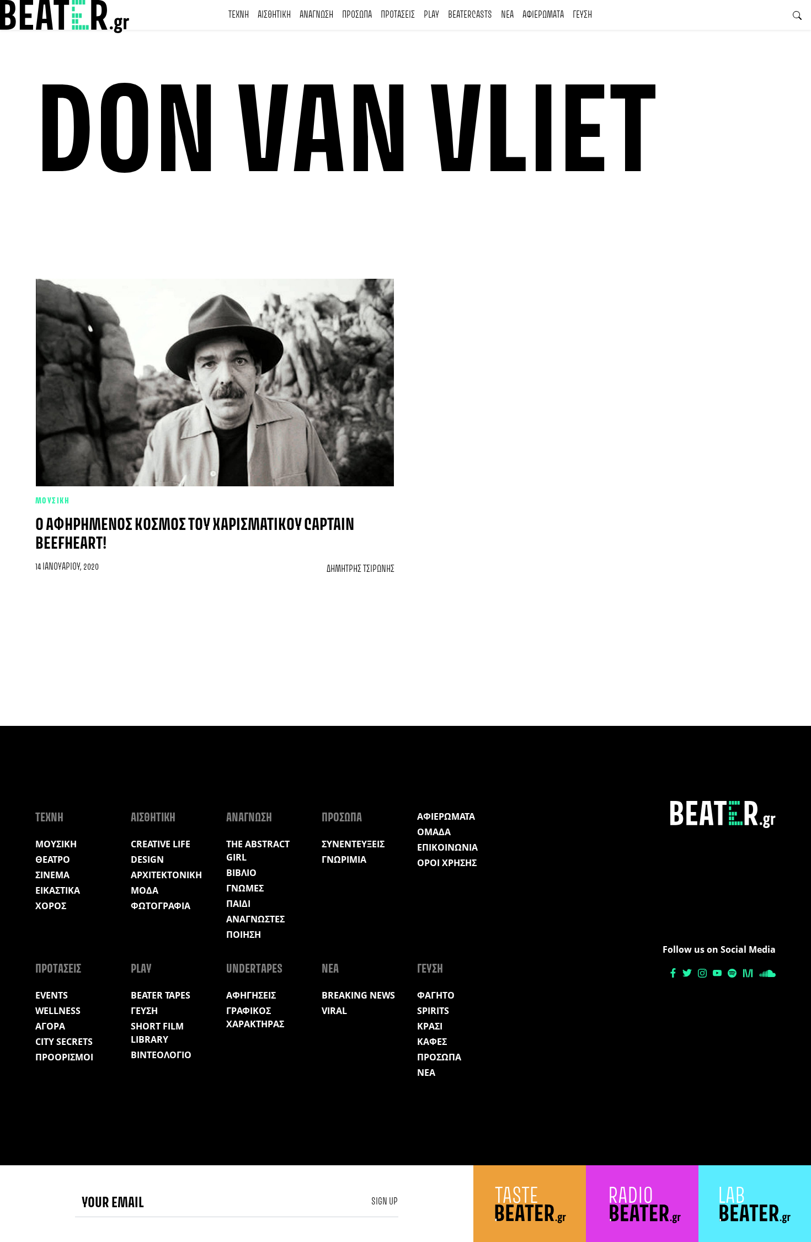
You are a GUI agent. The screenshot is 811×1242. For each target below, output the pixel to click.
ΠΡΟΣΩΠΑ (357, 15)
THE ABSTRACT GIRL (258, 850)
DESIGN (147, 859)
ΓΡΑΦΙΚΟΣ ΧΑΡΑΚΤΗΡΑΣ (255, 1017)
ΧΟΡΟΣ (50, 906)
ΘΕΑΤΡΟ (52, 859)
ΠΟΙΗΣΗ (243, 934)
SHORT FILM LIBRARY (157, 1032)
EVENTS (51, 995)
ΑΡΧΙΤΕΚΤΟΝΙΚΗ (166, 875)
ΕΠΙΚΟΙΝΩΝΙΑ (447, 847)
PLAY (431, 15)
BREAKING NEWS (358, 995)
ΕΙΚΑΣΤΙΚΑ (57, 890)
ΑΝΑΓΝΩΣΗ (316, 15)
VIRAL (334, 1011)
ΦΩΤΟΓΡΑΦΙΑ (160, 906)
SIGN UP (384, 1202)
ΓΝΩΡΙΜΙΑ (344, 859)
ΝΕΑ (507, 15)
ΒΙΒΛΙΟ (241, 873)
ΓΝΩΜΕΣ (245, 888)
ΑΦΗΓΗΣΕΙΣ (251, 995)
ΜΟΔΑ (144, 890)
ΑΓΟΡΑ (50, 1026)
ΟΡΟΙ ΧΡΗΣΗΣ (447, 863)
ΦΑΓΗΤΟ (436, 995)
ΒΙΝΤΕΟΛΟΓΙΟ (161, 1055)
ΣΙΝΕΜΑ (52, 875)
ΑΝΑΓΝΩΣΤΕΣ (255, 919)
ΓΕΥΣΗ (582, 15)
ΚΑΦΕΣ (432, 1042)
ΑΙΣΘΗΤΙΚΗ (274, 15)
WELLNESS (58, 1011)
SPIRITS (433, 1011)
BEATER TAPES (160, 995)
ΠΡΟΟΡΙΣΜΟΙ (64, 1057)
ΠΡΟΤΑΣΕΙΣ (398, 15)
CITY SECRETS (64, 1042)
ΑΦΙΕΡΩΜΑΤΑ (543, 15)
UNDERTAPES (254, 969)
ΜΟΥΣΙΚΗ (52, 501)
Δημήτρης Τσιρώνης (360, 569)
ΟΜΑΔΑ (434, 832)
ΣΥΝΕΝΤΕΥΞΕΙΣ (353, 844)
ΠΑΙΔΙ (238, 904)
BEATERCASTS (470, 15)
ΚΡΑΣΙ (429, 1026)
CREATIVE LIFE (160, 844)
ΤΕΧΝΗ (238, 15)
